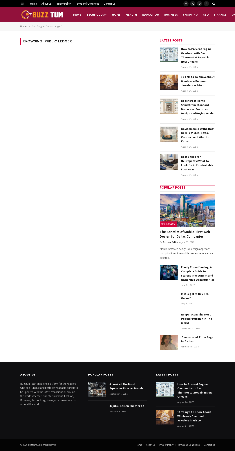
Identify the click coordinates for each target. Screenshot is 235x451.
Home (33, 4)
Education (150, 15)
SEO (206, 15)
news (77, 15)
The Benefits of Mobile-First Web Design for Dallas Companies (185, 234)
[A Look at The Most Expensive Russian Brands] (97, 389)
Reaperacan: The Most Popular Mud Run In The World (196, 319)
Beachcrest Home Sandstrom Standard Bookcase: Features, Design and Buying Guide (197, 107)
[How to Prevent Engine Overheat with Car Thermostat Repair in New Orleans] (169, 54)
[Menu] (22, 3)
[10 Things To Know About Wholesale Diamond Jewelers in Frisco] (169, 82)
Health (131, 15)
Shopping (190, 15)
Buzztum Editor (170, 242)
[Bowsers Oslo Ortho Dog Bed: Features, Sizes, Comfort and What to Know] (169, 134)
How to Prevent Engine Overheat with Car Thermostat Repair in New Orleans (196, 55)
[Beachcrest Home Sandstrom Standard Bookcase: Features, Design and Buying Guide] (169, 106)
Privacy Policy (63, 4)
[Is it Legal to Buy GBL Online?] (169, 299)
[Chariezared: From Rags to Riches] (169, 342)
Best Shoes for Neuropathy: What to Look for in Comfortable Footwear (197, 163)
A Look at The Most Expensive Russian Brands (126, 386)
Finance (220, 15)
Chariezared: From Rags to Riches (197, 339)
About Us (46, 4)
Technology (97, 15)
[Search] (213, 3)
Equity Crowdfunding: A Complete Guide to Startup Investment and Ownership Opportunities (197, 273)
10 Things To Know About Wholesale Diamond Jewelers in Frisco (198, 81)
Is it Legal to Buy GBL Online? (195, 296)
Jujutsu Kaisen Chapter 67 (126, 406)
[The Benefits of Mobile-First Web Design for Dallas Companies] (187, 210)
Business (171, 15)
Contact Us (109, 4)
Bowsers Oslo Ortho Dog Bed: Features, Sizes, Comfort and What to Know (197, 135)
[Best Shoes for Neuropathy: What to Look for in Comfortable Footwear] (169, 162)
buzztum (32, 444)
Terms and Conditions (87, 4)
